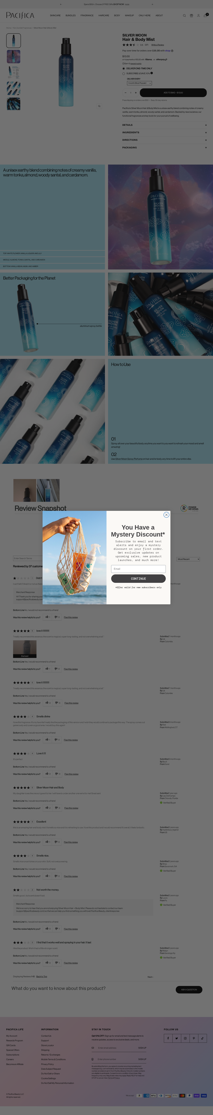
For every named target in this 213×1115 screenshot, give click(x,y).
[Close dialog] (166, 515)
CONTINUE (138, 579)
